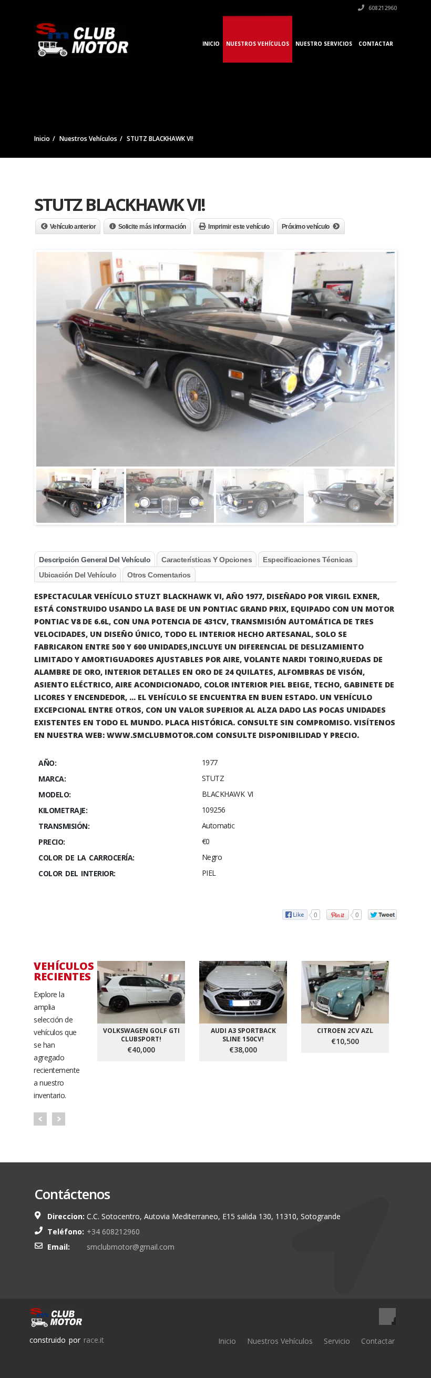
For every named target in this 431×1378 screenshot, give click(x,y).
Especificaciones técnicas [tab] (308, 559)
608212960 (382, 8)
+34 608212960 (113, 1232)
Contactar (375, 43)
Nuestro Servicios (323, 43)
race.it (94, 1340)
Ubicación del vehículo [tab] (77, 575)
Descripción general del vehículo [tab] (94, 559)
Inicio (211, 43)
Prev (40, 1119)
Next (58, 1119)
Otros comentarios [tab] (159, 575)
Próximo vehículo (306, 226)
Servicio (337, 1341)
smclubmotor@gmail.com (131, 1247)
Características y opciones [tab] (206, 559)
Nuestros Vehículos (257, 43)
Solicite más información (152, 226)
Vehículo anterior (73, 226)
